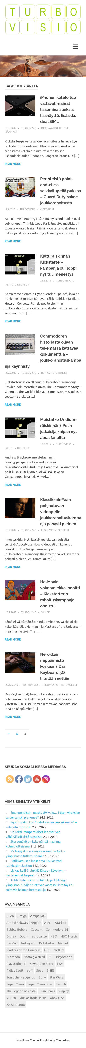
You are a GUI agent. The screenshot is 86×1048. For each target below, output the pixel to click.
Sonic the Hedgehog (20, 977)
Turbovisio (28, 128)
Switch (61, 984)
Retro (9, 284)
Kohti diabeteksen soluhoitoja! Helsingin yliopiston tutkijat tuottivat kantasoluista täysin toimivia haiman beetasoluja (39, 884)
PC (50, 957)
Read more (13, 164)
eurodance (39, 936)
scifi (30, 970)
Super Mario (15, 984)
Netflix (59, 950)
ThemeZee (63, 1040)
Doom (24, 936)
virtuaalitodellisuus (33, 998)
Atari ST (60, 922)
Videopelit (47, 209)
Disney (11, 936)
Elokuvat (47, 530)
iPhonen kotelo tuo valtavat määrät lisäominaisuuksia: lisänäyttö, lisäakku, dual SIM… (58, 109)
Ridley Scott (14, 970)
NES (47, 950)
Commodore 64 (57, 929)
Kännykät (12, 131)
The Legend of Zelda (21, 991)
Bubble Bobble (16, 929)
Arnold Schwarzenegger (23, 922)
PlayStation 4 (15, 963)
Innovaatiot (49, 128)
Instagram (28, 943)
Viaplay (63, 991)
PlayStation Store (41, 963)
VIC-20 (11, 998)
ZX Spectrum (15, 1004)
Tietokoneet (58, 372)
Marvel (63, 943)
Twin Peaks (47, 991)
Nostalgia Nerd (34, 957)
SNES (51, 970)
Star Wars (56, 977)
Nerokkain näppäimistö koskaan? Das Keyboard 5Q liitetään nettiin (54, 666)
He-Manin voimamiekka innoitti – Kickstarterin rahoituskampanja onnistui (60, 593)
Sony (42, 977)
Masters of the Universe (23, 950)
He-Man (12, 943)
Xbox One (57, 998)
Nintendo (13, 957)
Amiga (22, 916)
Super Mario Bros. (40, 984)
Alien (10, 916)
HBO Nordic (69, 936)
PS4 (60, 963)
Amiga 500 (38, 916)
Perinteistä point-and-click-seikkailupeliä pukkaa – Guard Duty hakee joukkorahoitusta (60, 190)
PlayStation (64, 957)
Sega (39, 970)
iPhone (64, 128)
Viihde (45, 612)
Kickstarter (46, 943)
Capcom (36, 929)
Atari (47, 922)
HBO (53, 936)
